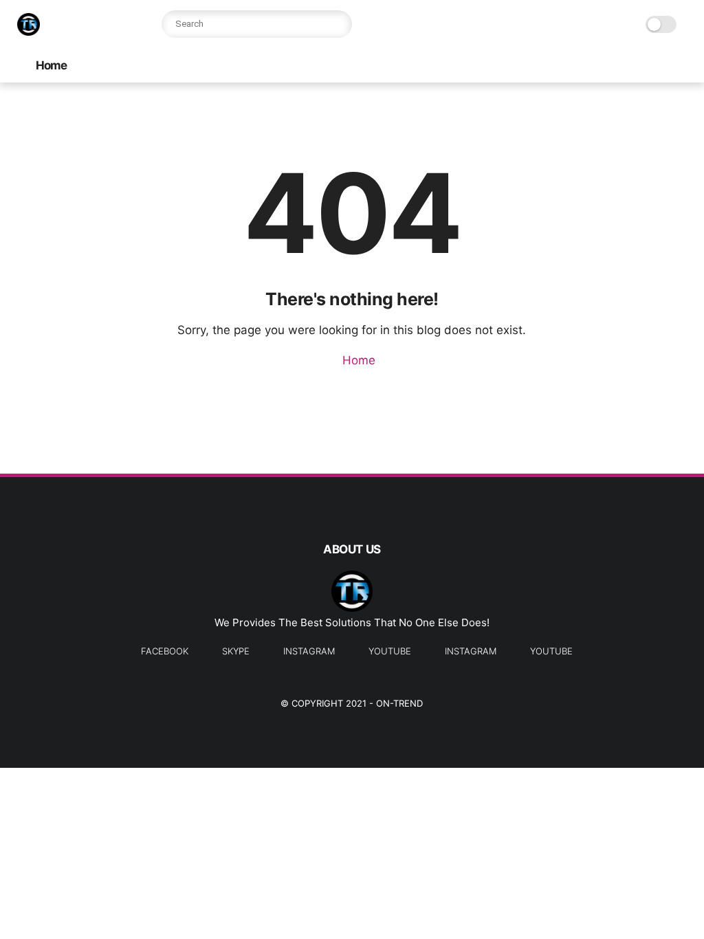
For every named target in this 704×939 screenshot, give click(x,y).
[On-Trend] (28, 31)
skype (236, 650)
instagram (309, 650)
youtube (389, 650)
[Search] (338, 24)
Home (51, 65)
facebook (164, 650)
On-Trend (399, 703)
